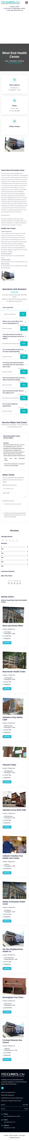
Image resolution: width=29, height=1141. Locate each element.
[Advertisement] (14, 28)
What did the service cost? (10, 485)
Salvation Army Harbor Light (13, 718)
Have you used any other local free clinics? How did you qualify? (14, 379)
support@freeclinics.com (17, 10)
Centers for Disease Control (8, 1092)
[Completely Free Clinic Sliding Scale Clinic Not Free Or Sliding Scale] (14, 496)
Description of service (8, 501)
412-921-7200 (14, 108)
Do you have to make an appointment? (10, 405)
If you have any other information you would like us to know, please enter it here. (13, 364)
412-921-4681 (13, 111)
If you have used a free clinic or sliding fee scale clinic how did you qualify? (13, 336)
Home (6, 61)
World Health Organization (7, 1095)
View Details (7, 642)
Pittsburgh (21, 61)
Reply (23, 328)
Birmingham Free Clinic (13, 997)
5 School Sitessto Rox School (12, 1041)
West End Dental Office (13, 626)
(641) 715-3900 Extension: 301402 (16, 8)
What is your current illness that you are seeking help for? (13, 322)
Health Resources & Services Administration (12, 1098)
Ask (23, 314)
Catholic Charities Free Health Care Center (13, 857)
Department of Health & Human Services (11, 1100)
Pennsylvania (13, 61)
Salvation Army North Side (14, 810)
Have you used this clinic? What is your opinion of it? (13, 392)
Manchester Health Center (14, 672)
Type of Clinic (6, 493)
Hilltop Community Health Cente (14, 903)
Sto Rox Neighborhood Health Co (13, 950)
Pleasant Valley (9, 765)
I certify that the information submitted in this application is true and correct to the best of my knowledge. (15, 514)
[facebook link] (2, 1088)
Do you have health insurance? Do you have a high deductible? (13, 350)
